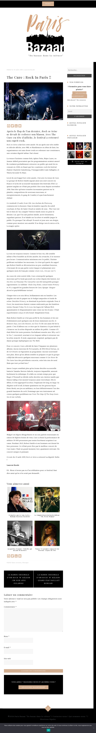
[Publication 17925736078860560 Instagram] (88, 154)
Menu (48, 4)
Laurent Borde (29, 70)
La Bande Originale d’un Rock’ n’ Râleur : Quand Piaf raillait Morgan (48, 579)
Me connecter (81, 100)
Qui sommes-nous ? (78, 716)
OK (48, 730)
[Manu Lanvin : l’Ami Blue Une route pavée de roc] (88, 146)
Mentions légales (48, 719)
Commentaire (10, 607)
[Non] (94, 728)
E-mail (7, 647)
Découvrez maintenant (79, 94)
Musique (25, 562)
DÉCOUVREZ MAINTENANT (33, 687)
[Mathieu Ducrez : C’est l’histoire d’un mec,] (71, 146)
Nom (6, 636)
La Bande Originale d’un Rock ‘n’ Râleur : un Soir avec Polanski (18, 579)
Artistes (19, 562)
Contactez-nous (60, 716)
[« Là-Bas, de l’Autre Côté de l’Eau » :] (71, 154)
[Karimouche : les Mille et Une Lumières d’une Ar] (79, 146)
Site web (7, 659)
